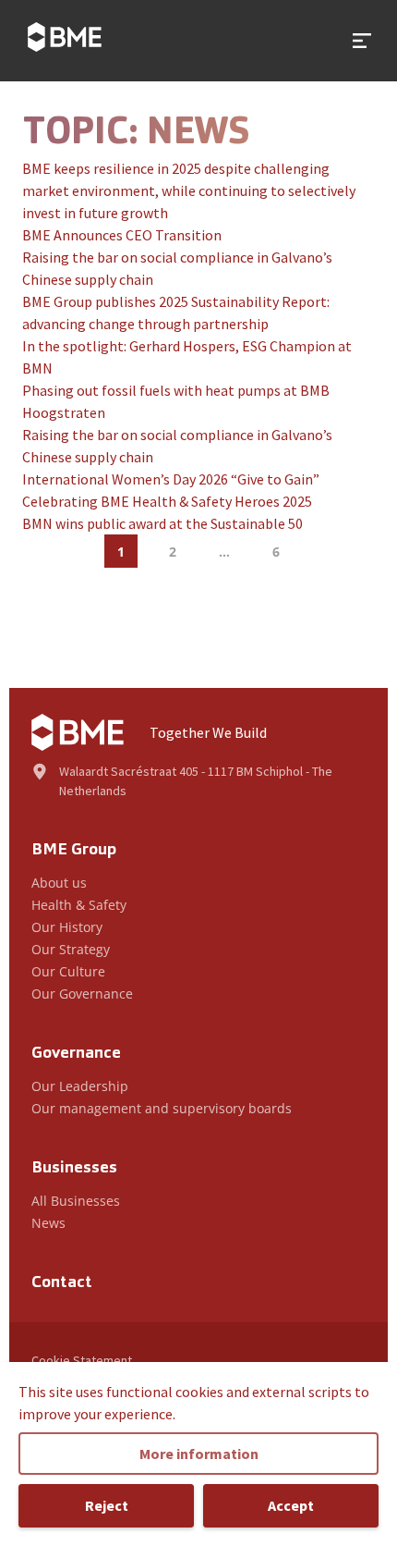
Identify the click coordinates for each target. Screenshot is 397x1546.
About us (59, 882)
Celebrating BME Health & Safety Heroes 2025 (167, 501)
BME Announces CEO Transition (122, 235)
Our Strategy (70, 949)
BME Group (73, 850)
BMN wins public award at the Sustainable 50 (162, 523)
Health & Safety (78, 905)
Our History (66, 927)
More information (199, 1453)
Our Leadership (79, 1086)
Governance (76, 1054)
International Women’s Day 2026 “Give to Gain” (170, 479)
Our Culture (68, 971)
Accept (291, 1505)
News (48, 1223)
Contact (61, 1283)
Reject (106, 1505)
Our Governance (82, 993)
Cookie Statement (81, 1360)
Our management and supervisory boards (161, 1108)
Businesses (74, 1168)
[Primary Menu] (362, 40)
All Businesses (75, 1200)
